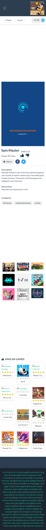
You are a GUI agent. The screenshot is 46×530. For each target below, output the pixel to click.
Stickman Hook (8, 514)
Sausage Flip (10, 512)
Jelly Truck (26, 495)
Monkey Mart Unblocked (12, 500)
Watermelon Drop (26, 520)
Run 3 (38, 509)
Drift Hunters (8, 483)
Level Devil (8, 497)
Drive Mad (19, 483)
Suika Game (9, 517)
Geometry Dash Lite (12, 489)
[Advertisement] (23, 53)
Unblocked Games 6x (14, 523)
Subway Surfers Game (35, 514)
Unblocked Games (23, 203)
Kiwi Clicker (37, 495)
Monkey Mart (36, 497)
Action (37, 203)
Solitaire (31, 492)
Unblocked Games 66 (34, 526)
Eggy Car (39, 483)
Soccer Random (34, 512)
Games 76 (20, 526)
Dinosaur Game (8, 481)
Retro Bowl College (23, 506)
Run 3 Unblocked (28, 509)
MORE (36, 20)
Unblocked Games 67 (33, 523)
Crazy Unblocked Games (20, 478)
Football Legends (20, 486)
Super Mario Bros (21, 497)
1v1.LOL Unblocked (18, 472)
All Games (7, 203)
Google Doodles (28, 489)
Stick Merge (20, 514)
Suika (17, 517)
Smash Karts (21, 512)
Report (9, 161)
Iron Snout (16, 495)
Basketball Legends (27, 475)
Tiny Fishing (26, 517)
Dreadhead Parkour (35, 481)
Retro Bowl (26, 503)
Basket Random (11, 475)
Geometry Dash (34, 486)
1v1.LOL (5, 472)
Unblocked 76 (9, 526)
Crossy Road (37, 478)
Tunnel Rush (37, 517)
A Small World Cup (35, 472)
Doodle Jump (21, 481)
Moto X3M (29, 500)
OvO (37, 500)
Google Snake (21, 492)
